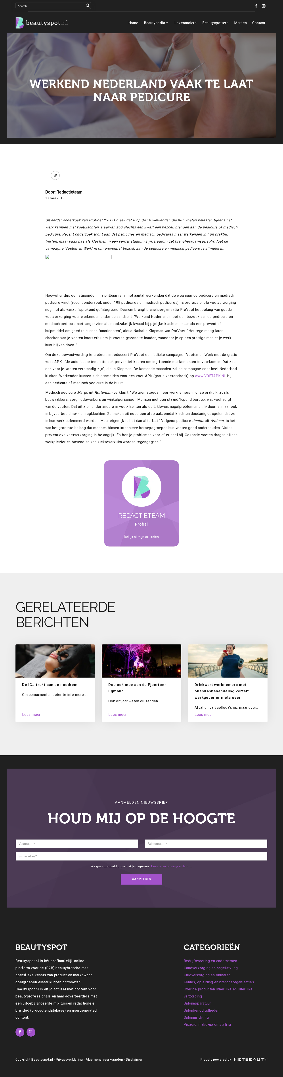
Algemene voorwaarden (104, 1059)
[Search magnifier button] (88, 5)
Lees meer (31, 714)
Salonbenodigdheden (202, 1010)
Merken (240, 23)
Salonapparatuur (197, 1003)
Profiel (141, 524)
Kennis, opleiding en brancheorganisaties (219, 982)
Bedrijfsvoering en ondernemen (210, 961)
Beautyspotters (215, 23)
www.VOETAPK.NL (210, 376)
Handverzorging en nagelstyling (211, 968)
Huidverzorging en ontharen (207, 975)
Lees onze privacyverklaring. (171, 866)
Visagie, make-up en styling (207, 1024)
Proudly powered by (216, 1059)
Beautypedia (154, 23)
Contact (258, 23)
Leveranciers (185, 23)
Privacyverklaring (69, 1059)
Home (133, 23)
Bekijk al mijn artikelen (141, 537)
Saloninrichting (196, 1017)
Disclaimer (134, 1059)
